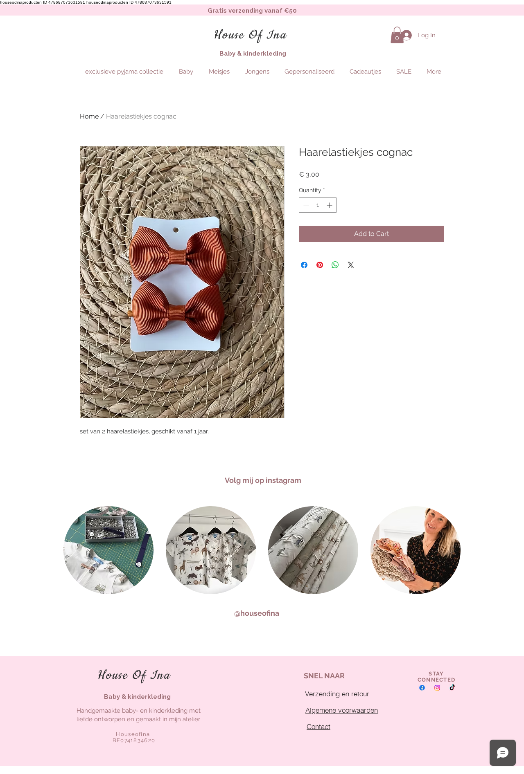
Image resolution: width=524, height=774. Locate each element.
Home (89, 116)
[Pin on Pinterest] (320, 265)
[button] (397, 35)
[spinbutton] (317, 205)
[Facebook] (422, 687)
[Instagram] (437, 687)
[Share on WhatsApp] (335, 265)
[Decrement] (305, 205)
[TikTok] (452, 687)
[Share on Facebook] (304, 265)
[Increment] (330, 205)
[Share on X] (351, 265)
